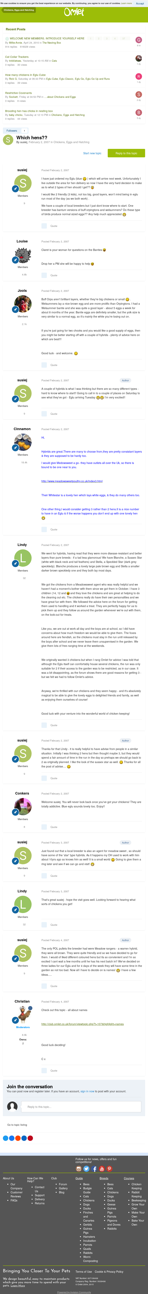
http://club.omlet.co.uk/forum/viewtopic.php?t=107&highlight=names (82, 1024)
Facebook (94, 1168)
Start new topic (92, 153)
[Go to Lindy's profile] (23, 558)
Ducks (87, 1208)
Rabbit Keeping (137, 1194)
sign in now (87, 1091)
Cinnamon (22, 428)
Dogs (86, 1204)
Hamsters (89, 1236)
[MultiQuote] (44, 226)
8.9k (24, 1035)
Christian (22, 1001)
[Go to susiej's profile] (8, 140)
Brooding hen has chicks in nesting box (29, 111)
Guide (79, 1178)
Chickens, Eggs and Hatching (68, 115)
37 (124, 38)
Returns (40, 1203)
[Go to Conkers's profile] (23, 806)
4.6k (24, 274)
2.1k (24, 324)
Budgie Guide (87, 1190)
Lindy (22, 544)
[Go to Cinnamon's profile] (23, 442)
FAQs (14, 1200)
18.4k (23, 462)
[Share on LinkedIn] (24, 1138)
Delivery (40, 1199)
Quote (53, 226)
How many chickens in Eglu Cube (25, 75)
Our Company (16, 1186)
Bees (86, 1184)
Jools (22, 290)
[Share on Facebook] (11, 1138)
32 (24, 578)
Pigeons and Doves (113, 1222)
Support (40, 1195)
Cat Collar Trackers (17, 57)
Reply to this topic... (39, 1107)
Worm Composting (90, 1259)
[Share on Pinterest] (30, 1138)
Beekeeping (139, 1200)
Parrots (87, 1245)
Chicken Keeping (137, 1186)
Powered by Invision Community (74, 1292)
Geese (111, 1204)
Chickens (88, 1200)
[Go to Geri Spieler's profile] (138, 40)
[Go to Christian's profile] (23, 1014)
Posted (55, 170)
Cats (54, 60)
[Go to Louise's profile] (23, 254)
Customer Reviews (17, 1194)
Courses (129, 1178)
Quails (87, 1249)
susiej (22, 169)
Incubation (89, 1241)
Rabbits (87, 1253)
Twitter (86, 1168)
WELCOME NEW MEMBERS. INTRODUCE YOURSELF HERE (47, 38)
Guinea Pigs (87, 1230)
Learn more (126, 3)
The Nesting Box (51, 42)
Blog (61, 1192)
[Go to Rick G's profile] (138, 76)
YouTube (102, 1168)
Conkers (22, 793)
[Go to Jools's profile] (23, 304)
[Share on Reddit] (18, 1138)
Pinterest (109, 1168)
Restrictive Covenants (18, 93)
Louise (22, 241)
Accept (140, 3)
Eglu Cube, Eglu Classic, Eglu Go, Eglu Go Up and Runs (78, 78)
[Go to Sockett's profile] (138, 94)
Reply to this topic (126, 153)
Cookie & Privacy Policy (109, 1271)
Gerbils (87, 1224)
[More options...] (138, 170)
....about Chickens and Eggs (60, 97)
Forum (63, 1184)
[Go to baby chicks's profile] (138, 112)
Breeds (104, 1178)
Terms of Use (84, 1271)
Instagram (79, 1168)
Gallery (63, 1188)
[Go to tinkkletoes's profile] (138, 58)
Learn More (18, 1285)
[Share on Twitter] (5, 1138)
